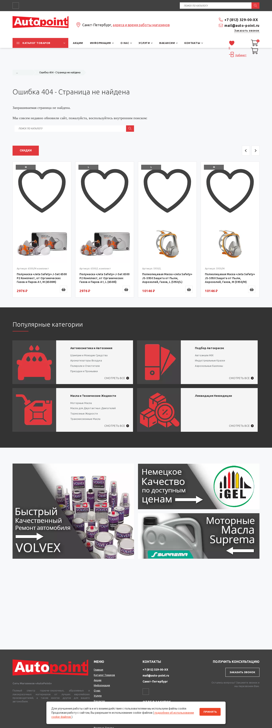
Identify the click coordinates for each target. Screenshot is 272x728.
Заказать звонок (246, 30)
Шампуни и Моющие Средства (89, 355)
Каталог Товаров (104, 675)
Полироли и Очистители (85, 365)
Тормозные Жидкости (84, 413)
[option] (42, 229)
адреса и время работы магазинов (141, 25)
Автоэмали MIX (204, 355)
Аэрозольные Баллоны (209, 365)
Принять (210, 711)
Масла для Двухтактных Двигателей (93, 408)
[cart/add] (63, 289)
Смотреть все (114, 378)
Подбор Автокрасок (209, 348)
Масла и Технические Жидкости (93, 395)
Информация (102, 685)
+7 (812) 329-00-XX (241, 20)
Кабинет (241, 55)
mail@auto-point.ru (241, 25)
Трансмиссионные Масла (85, 418)
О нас (97, 690)
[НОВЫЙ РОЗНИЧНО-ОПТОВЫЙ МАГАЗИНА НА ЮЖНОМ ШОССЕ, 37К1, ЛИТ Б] (136, 65)
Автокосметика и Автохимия (91, 348)
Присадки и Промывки (84, 371)
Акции (97, 680)
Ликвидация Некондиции (213, 395)
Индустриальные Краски (210, 360)
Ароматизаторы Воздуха (86, 360)
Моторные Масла (81, 403)
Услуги (98, 695)
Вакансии (99, 701)
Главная (98, 669)
